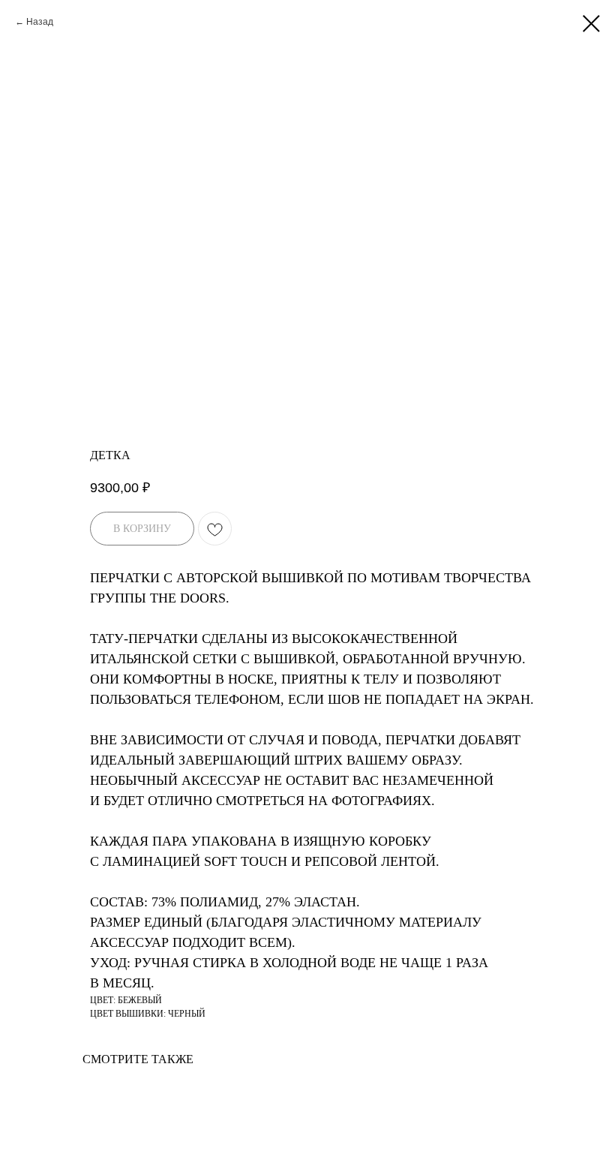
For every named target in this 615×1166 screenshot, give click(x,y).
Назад (39, 22)
